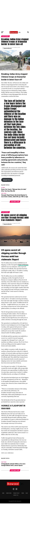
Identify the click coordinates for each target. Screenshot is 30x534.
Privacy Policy (16, 493)
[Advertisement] (15, 15)
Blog (27, 493)
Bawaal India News (8, 48)
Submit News (8, 493)
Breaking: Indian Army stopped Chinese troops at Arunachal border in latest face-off (14, 77)
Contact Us (15, 495)
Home (3, 493)
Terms (22, 493)
